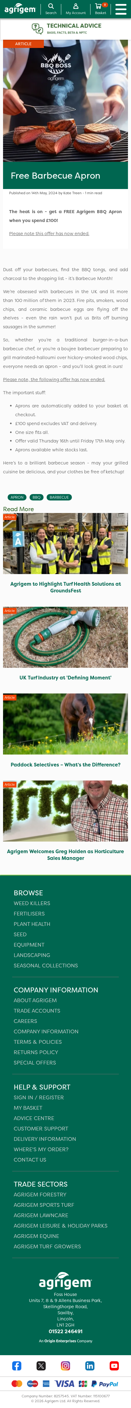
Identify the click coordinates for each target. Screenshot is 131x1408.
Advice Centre (34, 1118)
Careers (25, 1020)
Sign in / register (39, 1097)
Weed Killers (32, 903)
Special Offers (35, 1062)
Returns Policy (36, 1052)
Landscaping (32, 955)
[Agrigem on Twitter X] (41, 1366)
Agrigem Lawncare (41, 1215)
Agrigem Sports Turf (44, 1204)
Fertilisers (29, 913)
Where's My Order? (41, 1149)
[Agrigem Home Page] (18, 9)
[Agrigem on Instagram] (65, 1366)
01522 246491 (66, 1331)
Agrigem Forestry (40, 1194)
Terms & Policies (38, 1041)
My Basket (28, 1107)
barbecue (59, 497)
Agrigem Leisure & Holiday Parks (61, 1225)
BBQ (37, 497)
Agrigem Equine (36, 1235)
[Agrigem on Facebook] (16, 1366)
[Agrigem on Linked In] (89, 1366)
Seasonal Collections (46, 965)
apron (17, 497)
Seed (20, 934)
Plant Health (32, 923)
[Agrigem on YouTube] (114, 1366)
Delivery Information (45, 1138)
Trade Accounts (37, 1010)
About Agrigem (35, 1000)
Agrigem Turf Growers (47, 1246)
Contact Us (30, 1159)
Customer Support (41, 1128)
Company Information (46, 1031)
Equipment (29, 944)
